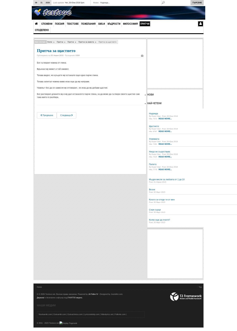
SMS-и (101, 23)
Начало (36, 23)
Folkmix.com (120, 314)
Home (49, 42)
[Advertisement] (90, 146)
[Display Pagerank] (68, 323)
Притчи (144, 23)
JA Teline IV (93, 294)
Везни (152, 189)
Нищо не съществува (159, 151)
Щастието (154, 126)
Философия (130, 23)
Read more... (165, 119)
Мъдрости (114, 23)
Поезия (59, 23)
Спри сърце (155, 210)
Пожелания (88, 23)
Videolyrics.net (107, 314)
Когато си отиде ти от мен (162, 199)
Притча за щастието (56, 50)
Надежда (153, 113)
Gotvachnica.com (74, 314)
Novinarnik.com (45, 314)
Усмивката (154, 139)
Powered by (186, 296)
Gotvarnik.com (59, 314)
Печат (142, 55)
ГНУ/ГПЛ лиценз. (75, 298)
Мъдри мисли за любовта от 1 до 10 (167, 179)
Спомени (46, 23)
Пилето (152, 164)
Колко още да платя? (159, 220)
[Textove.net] (52, 13)
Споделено (42, 30)
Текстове (73, 23)
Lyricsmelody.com (91, 314)
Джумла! (40, 298)
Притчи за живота (86, 42)
